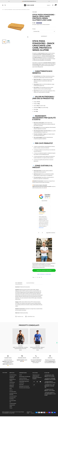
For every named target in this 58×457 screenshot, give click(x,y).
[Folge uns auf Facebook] (34, 381)
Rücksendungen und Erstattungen (24, 376)
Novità (11, 388)
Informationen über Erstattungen (24, 387)
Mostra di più (41, 227)
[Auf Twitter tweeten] (39, 277)
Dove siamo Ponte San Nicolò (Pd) (13, 394)
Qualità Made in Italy (31, 316)
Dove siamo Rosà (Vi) (13, 396)
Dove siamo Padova (13, 391)
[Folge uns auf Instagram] (37, 381)
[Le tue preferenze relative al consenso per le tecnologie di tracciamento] (57, 343)
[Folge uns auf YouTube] (40, 381)
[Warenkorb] (55, 5)
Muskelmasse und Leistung (13, 380)
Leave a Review (44, 200)
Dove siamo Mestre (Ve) (13, 401)
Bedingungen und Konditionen (24, 379)
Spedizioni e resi (20, 316)
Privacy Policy (21, 384)
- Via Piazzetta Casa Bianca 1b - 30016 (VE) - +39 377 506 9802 (50, 393)
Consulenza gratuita (13, 403)
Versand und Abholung (23, 378)
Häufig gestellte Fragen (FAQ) (24, 381)
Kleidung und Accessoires (12, 386)
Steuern (38, 24)
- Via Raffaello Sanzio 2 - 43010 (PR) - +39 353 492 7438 (50, 386)
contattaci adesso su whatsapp (44, 270)
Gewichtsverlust (12, 382)
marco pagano (42, 211)
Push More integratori (47, 195)
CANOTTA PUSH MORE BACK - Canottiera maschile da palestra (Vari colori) (20, 348)
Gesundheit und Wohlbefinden (12, 377)
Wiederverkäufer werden (12, 406)
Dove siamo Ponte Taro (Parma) (12, 398)
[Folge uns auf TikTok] (34, 384)
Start (3, 9)
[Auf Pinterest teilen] (37, 277)
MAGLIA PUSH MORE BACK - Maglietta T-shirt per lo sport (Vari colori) (37, 348)
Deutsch (48, 5)
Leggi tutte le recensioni (50, 232)
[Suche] (5, 5)
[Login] (52, 5)
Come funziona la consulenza (44, 274)
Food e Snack (12, 383)
